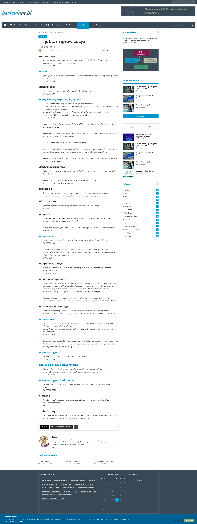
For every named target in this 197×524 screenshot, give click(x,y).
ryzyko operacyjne (68, 487)
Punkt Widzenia (25, 25)
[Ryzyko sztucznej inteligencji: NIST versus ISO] (128, 89)
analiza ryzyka (46, 480)
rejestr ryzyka (67, 484)
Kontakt (74, 2)
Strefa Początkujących (44, 25)
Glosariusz (82, 25)
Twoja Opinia (128, 236)
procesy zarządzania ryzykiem (51, 484)
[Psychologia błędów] (128, 108)
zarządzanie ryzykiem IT (65, 494)
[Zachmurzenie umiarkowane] (128, 174)
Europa (127, 197)
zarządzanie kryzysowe (71, 491)
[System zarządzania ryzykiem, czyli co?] (128, 137)
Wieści (12, 25)
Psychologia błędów (143, 105)
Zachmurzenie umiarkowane (146, 171)
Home (42, 32)
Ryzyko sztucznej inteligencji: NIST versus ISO (147, 88)
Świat (126, 193)
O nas (21, 2)
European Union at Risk (144, 96)
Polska (126, 200)
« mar (101, 509)
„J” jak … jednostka (45, 461)
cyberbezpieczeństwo (60, 480)
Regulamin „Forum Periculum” (60, 2)
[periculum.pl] (17, 13)
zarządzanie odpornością (88, 491)
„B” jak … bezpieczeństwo (103, 461)
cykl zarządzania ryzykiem (78, 480)
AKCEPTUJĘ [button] (189, 520)
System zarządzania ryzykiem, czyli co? (143, 136)
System (60, 25)
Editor (55, 437)
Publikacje (128, 210)
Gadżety (127, 233)
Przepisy (127, 220)
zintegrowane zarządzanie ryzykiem (53, 498)
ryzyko (91, 484)
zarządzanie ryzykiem (49, 494)
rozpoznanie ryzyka (80, 484)
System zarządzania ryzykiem (134, 223)
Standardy (128, 213)
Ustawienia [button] (179, 520)
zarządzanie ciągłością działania (51, 491)
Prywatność (44, 2)
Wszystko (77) (141, 116)
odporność (91, 480)
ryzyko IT (57, 487)
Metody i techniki (130, 216)
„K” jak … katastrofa (73, 461)
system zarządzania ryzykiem (86, 487)
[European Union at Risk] (128, 98)
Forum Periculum (97, 25)
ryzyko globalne (47, 487)
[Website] (53, 447)
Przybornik (70, 25)
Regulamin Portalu (32, 2)
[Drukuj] (76, 427)
